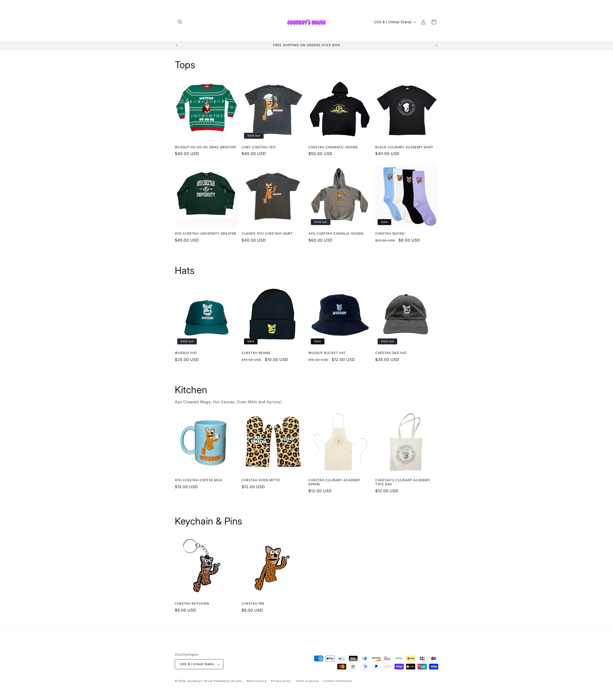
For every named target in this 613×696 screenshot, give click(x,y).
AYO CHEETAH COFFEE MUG (198, 480)
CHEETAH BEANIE (256, 353)
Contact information (338, 681)
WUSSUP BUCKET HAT (327, 353)
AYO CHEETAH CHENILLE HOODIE (335, 233)
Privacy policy (281, 681)
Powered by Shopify (228, 681)
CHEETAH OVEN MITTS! (261, 480)
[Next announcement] (436, 45)
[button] (180, 22)
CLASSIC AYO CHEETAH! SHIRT (267, 233)
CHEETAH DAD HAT (391, 353)
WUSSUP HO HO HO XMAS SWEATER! (205, 147)
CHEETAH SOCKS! (390, 233)
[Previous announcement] (176, 45)
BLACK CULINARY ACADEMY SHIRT (404, 147)
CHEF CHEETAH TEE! (259, 147)
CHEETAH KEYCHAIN (192, 603)
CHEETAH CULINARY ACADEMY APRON (334, 482)
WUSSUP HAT (186, 353)
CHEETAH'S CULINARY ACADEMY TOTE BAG (402, 482)
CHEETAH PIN (253, 603)
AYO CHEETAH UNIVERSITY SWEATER (205, 233)
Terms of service (307, 681)
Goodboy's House (200, 681)
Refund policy (256, 681)
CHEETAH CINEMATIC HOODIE (333, 147)
